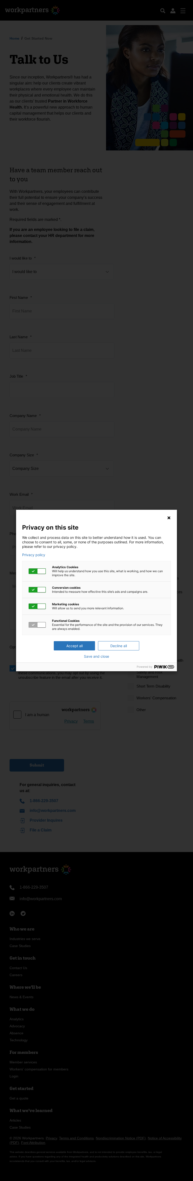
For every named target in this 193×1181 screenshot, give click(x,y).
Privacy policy (33, 555)
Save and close (96, 656)
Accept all (74, 646)
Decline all (118, 646)
